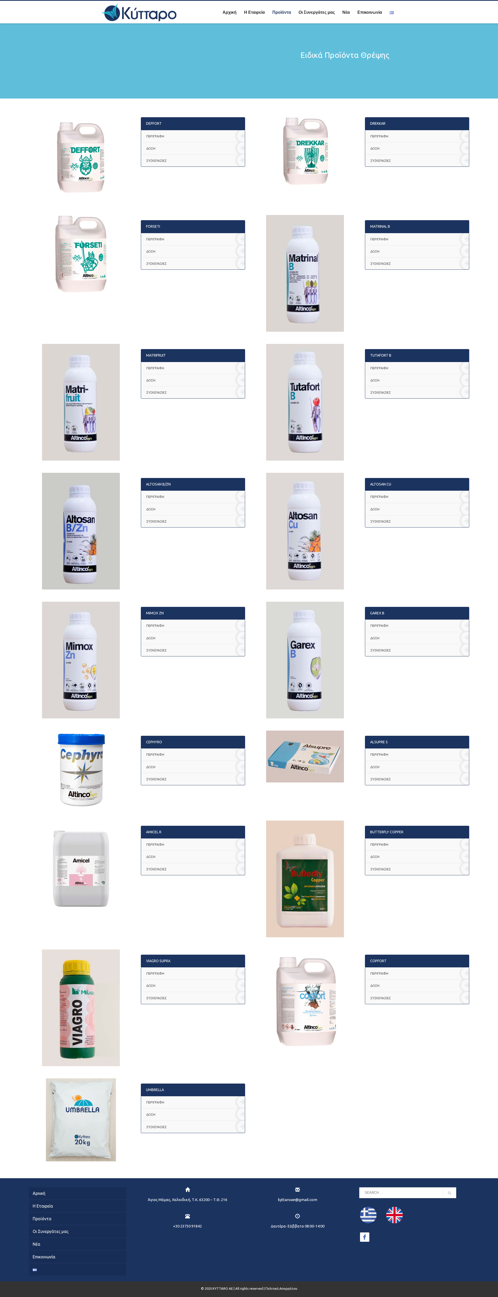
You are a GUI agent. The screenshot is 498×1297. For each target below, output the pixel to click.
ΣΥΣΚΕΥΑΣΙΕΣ (156, 160)
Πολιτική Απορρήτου (281, 1288)
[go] (449, 1193)
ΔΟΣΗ (150, 148)
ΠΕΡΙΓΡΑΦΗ (155, 136)
